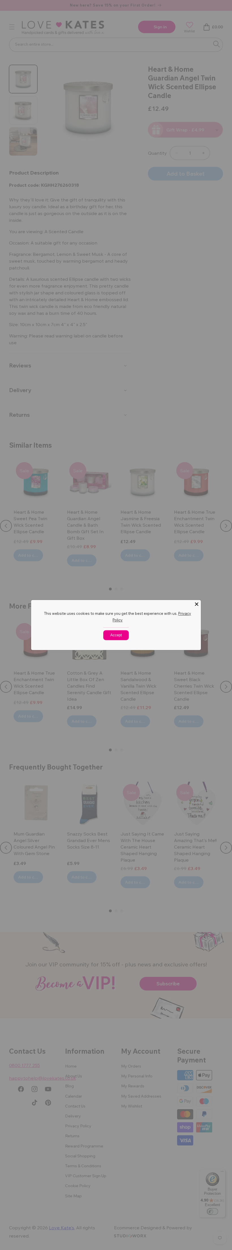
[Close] (196, 604)
